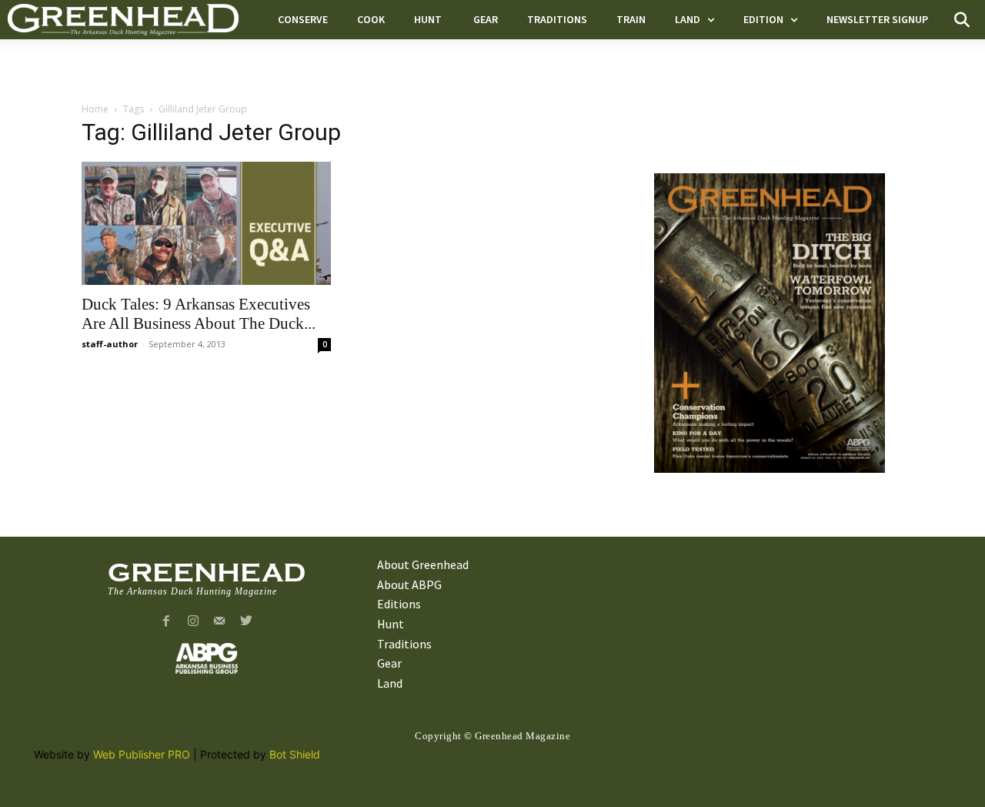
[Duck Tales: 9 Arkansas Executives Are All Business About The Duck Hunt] (206, 223)
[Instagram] (193, 622)
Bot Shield (294, 754)
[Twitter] (246, 622)
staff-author (110, 344)
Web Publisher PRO (141, 754)
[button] (962, 20)
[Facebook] (166, 622)
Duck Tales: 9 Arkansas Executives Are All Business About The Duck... (199, 314)
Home (95, 109)
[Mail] (220, 622)
